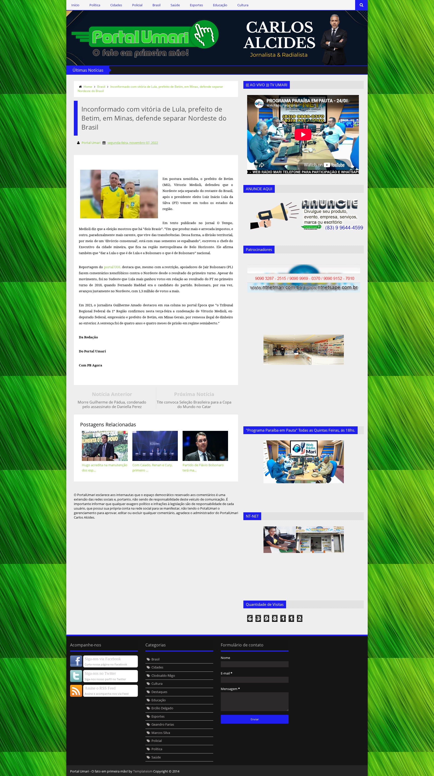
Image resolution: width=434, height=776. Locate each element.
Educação (220, 5)
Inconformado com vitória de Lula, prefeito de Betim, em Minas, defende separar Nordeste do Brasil (150, 88)
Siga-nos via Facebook (103, 659)
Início (75, 5)
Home (88, 86)
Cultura (242, 5)
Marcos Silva (160, 732)
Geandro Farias (162, 724)
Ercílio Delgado (162, 708)
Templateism (142, 771)
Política (94, 5)
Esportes (196, 5)
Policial (137, 5)
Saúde (175, 5)
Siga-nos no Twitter (100, 673)
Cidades (116, 5)
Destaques (159, 692)
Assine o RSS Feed (100, 688)
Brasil (156, 5)
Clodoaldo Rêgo (163, 675)
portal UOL (113, 267)
